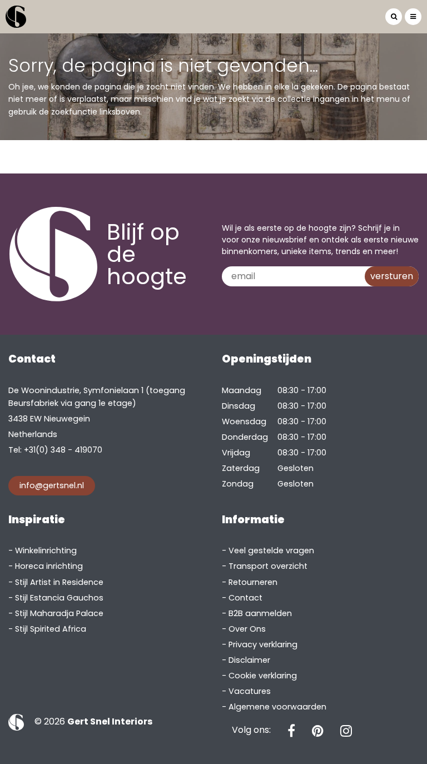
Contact (245, 597)
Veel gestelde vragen (271, 550)
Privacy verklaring (263, 644)
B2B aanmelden (260, 613)
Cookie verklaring (263, 675)
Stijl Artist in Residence (59, 582)
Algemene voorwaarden (277, 706)
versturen (391, 276)
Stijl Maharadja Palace (59, 613)
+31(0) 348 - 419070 (63, 449)
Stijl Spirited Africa (50, 628)
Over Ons (247, 628)
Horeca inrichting (49, 566)
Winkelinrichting (46, 550)
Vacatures (250, 691)
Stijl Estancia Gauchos (59, 597)
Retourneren (253, 582)
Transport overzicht (268, 566)
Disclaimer (249, 660)
